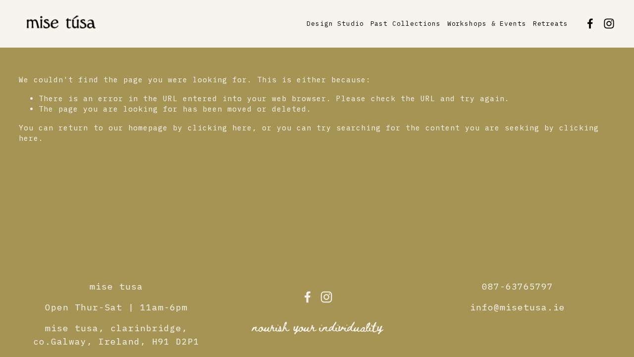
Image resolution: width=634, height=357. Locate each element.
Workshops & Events (487, 23)
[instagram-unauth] (609, 23)
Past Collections (405, 23)
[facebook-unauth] (590, 23)
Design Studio (335, 23)
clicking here (220, 127)
